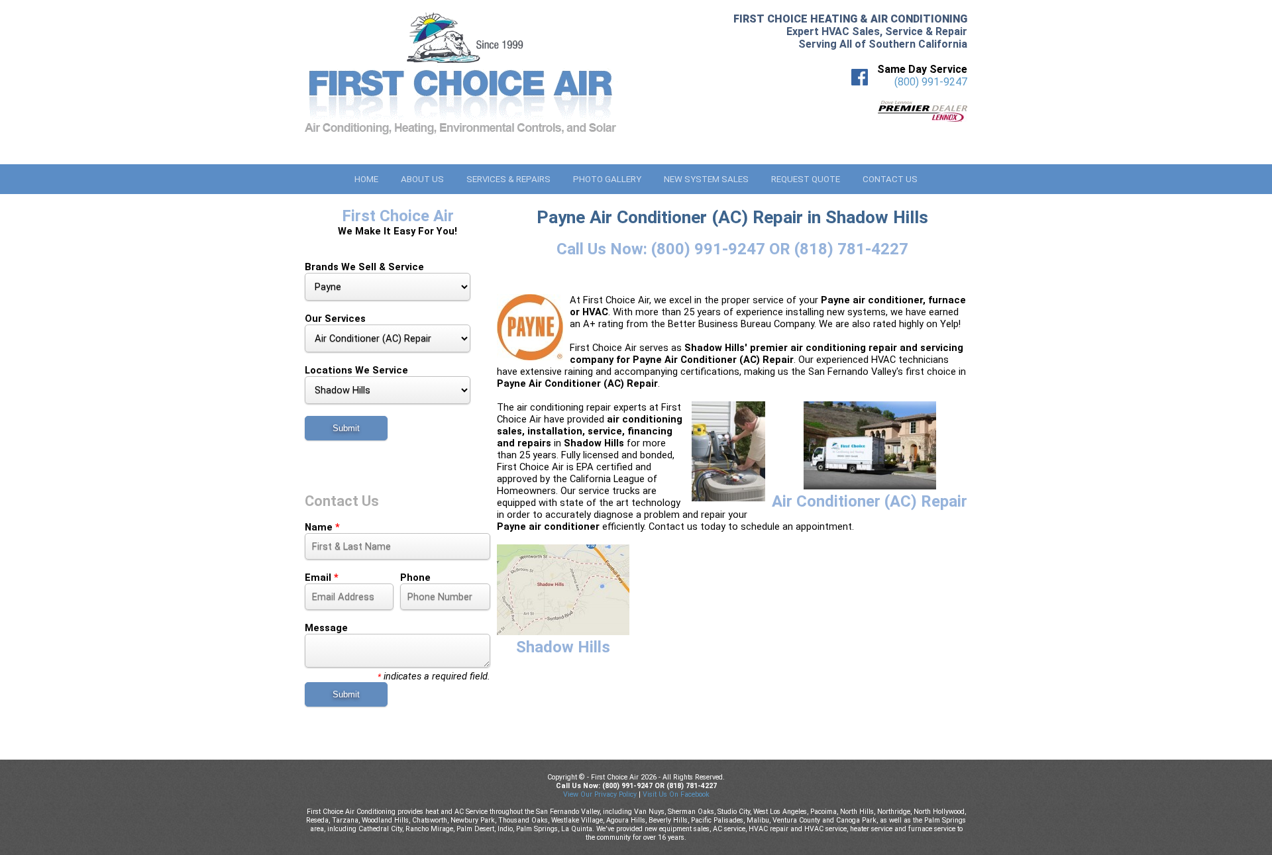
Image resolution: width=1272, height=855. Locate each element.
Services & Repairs (508, 179)
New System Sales (706, 179)
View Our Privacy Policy (600, 794)
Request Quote (805, 179)
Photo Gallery (607, 179)
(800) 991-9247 (930, 81)
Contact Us (890, 179)
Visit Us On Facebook (676, 794)
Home (366, 179)
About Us (422, 179)
